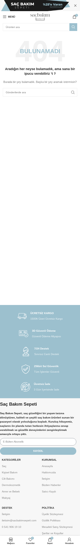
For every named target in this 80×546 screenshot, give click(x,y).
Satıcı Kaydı (49, 491)
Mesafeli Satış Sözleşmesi (57, 526)
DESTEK (7, 507)
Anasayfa (47, 466)
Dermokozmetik (11, 485)
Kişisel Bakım (9, 472)
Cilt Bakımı (8, 478)
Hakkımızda (49, 472)
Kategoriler (11, 459)
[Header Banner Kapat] (75, 5)
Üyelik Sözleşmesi (52, 514)
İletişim (46, 478)
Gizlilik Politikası (51, 520)
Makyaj (6, 497)
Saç (4, 466)
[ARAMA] (73, 27)
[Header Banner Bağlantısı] (34, 5)
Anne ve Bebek (11, 491)
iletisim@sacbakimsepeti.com (19, 520)
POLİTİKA (48, 507)
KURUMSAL (49, 459)
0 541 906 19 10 (11, 526)
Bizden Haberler (51, 485)
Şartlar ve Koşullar (52, 533)
